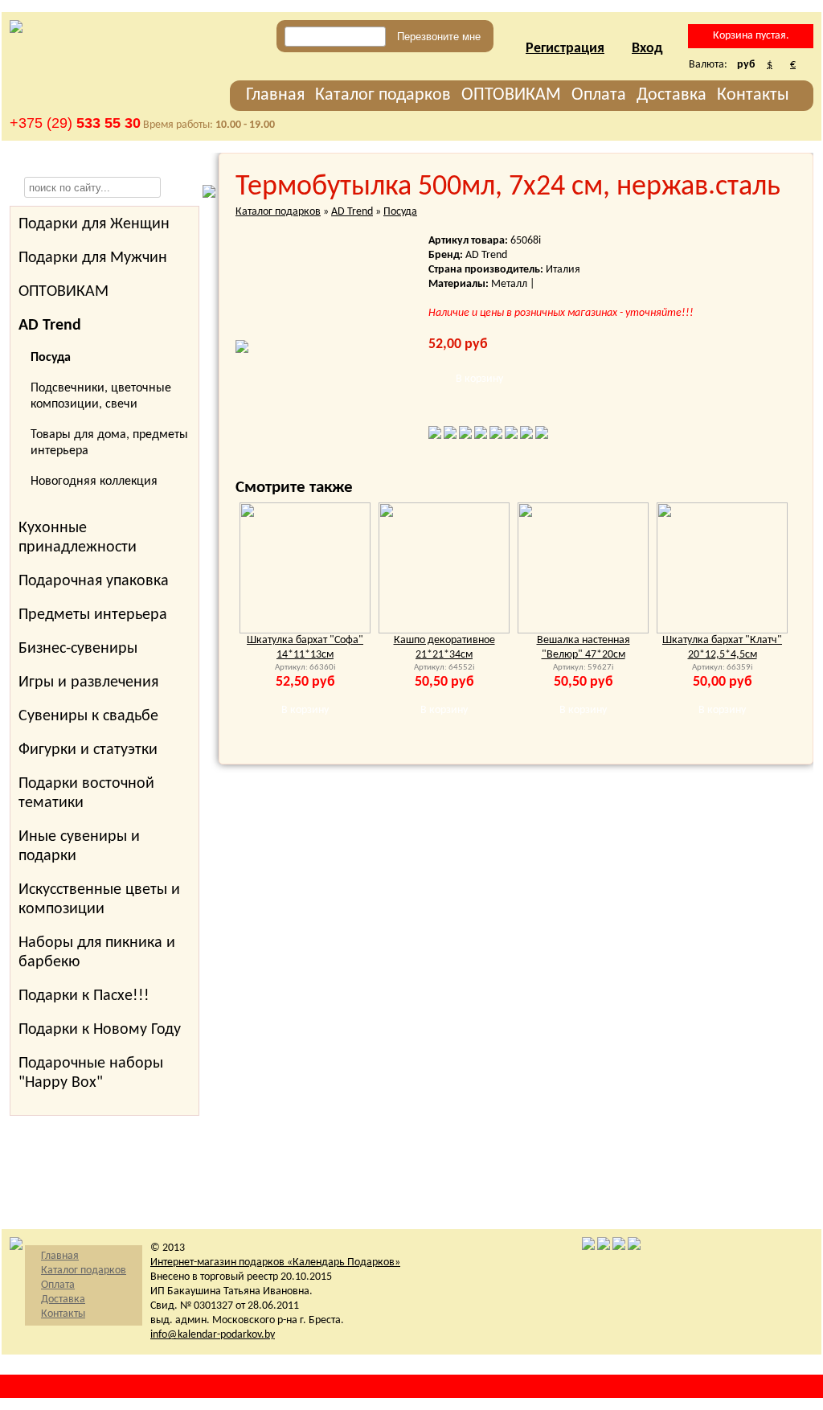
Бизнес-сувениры (77, 649)
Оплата (598, 95)
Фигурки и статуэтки (88, 750)
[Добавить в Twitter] (465, 436)
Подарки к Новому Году (99, 1030)
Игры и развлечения (88, 682)
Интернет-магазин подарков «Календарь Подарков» (275, 1262)
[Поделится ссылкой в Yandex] (511, 436)
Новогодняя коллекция (94, 481)
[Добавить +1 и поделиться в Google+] (526, 436)
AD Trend (352, 212)
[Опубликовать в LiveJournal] (495, 436)
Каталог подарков (383, 95)
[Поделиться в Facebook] (434, 436)
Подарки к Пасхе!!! (83, 996)
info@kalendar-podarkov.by (212, 1335)
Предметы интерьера (92, 615)
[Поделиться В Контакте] (450, 436)
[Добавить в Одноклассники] (480, 436)
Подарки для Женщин (94, 224)
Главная (275, 95)
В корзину (479, 379)
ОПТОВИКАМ (511, 95)
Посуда (400, 212)
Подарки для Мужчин (92, 258)
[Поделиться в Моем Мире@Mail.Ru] (541, 436)
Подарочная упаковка (93, 581)
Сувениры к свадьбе (88, 716)
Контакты (753, 95)
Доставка (671, 95)
